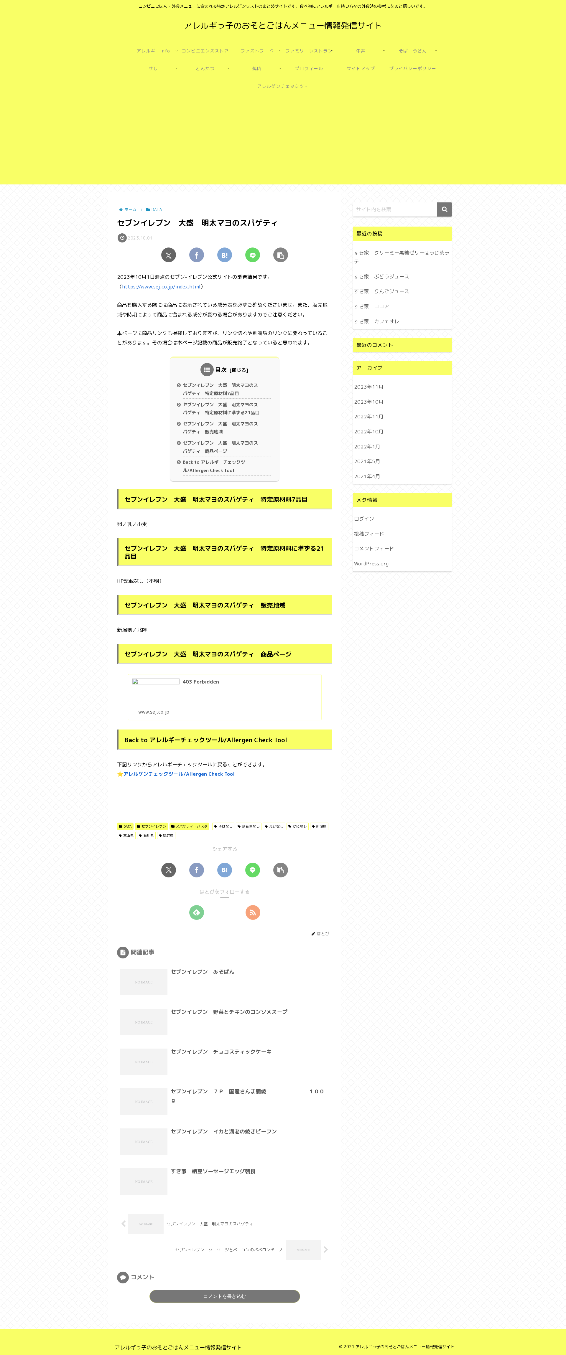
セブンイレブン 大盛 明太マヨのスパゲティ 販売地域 (220, 428)
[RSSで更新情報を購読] (253, 912)
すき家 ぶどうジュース (381, 276)
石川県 (148, 835)
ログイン (364, 518)
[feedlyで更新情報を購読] (196, 912)
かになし (300, 826)
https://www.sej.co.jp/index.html (161, 286)
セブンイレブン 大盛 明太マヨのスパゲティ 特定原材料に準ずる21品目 (221, 409)
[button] (280, 254)
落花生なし (251, 826)
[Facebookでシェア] (196, 254)
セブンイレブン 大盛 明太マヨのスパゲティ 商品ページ (220, 447)
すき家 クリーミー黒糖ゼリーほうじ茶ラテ (401, 257)
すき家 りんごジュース (381, 291)
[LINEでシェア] (252, 254)
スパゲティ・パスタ (192, 826)
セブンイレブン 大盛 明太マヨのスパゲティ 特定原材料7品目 (220, 389)
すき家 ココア (371, 306)
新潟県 (321, 826)
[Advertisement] (283, 143)
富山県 (128, 835)
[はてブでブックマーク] (224, 254)
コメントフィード (374, 548)
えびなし (276, 826)
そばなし (225, 826)
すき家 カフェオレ (376, 321)
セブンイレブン (154, 826)
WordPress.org (371, 563)
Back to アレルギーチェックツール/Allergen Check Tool (216, 466)
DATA (128, 826)
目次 (221, 370)
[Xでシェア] (168, 254)
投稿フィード (369, 533)
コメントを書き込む (224, 1296)
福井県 (168, 835)
